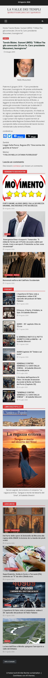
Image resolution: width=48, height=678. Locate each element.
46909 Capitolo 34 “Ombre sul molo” (9, 354)
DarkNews (17, 675)
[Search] (42, 21)
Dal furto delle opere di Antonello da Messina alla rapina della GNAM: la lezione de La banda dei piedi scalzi (24, 520)
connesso (17, 166)
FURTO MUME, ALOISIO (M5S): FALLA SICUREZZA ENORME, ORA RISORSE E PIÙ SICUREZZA (24, 188)
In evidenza (8, 275)
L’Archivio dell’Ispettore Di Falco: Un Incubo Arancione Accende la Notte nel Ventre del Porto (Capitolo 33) (9, 382)
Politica (5, 38)
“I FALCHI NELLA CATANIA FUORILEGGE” (20, 153)
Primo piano (15, 530)
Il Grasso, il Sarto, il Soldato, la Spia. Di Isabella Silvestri (9, 313)
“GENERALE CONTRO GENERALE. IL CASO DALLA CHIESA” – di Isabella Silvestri (9, 396)
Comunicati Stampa (11, 569)
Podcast (7, 605)
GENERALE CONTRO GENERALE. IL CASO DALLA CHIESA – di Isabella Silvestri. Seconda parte (9, 368)
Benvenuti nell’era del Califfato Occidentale (24, 265)
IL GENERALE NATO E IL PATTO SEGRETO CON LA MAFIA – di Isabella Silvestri (9, 341)
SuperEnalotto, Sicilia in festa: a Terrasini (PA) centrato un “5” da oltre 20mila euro (24, 558)
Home (5, 28)
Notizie (7, 530)
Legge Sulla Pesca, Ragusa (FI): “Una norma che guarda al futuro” (24, 145)
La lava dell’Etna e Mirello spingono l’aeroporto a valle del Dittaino (24, 631)
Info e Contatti (10, 662)
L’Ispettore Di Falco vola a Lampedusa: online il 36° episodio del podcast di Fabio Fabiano (9, 299)
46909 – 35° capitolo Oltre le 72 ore (9, 327)
